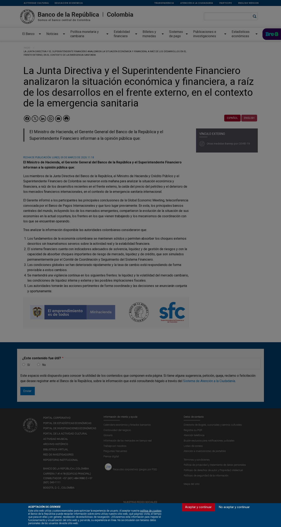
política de (150, 510)
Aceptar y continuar (198, 507)
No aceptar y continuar (234, 507)
